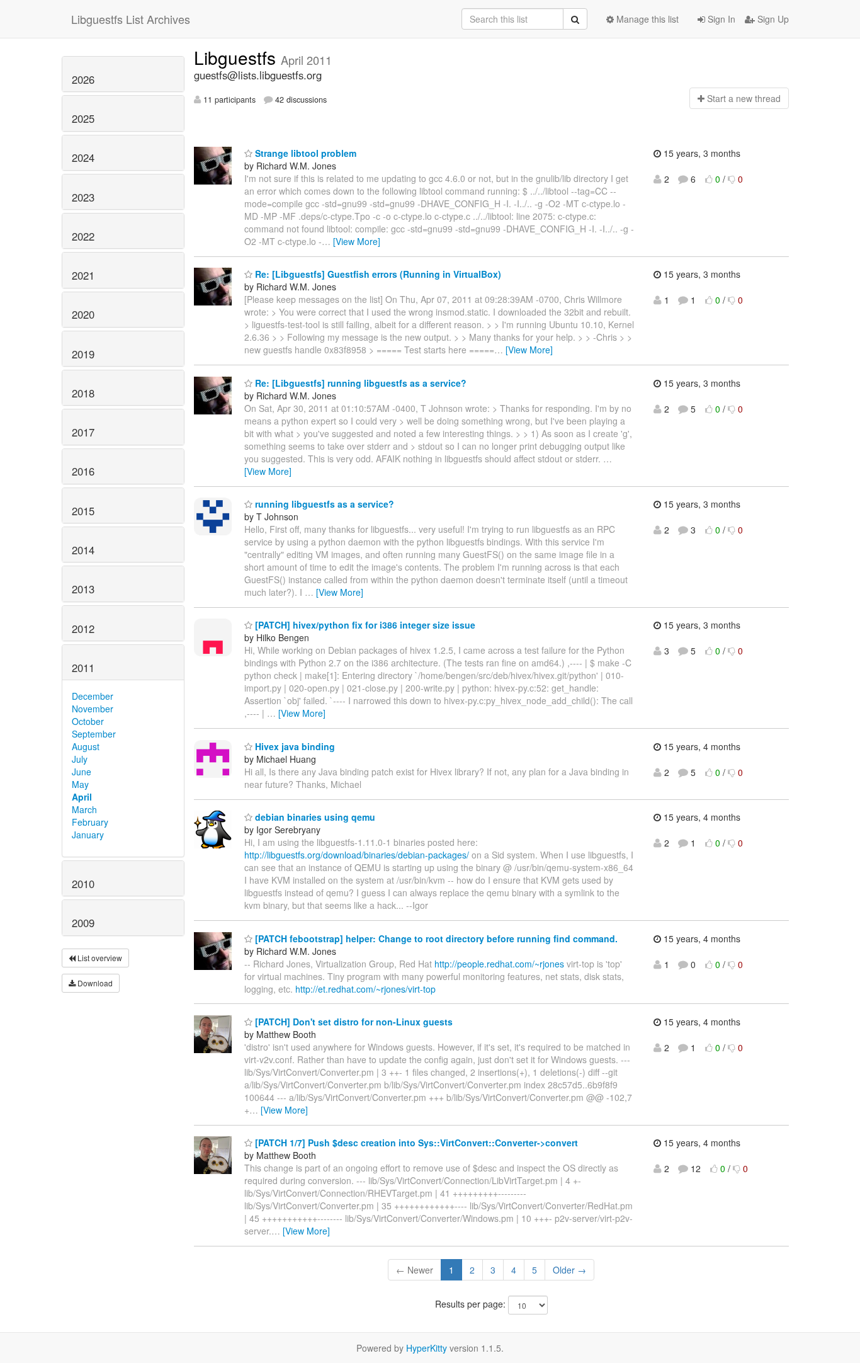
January (88, 834)
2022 (83, 236)
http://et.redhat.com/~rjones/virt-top (365, 989)
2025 (83, 118)
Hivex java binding (293, 746)
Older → (569, 1269)
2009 (83, 922)
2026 (83, 79)
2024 (83, 157)
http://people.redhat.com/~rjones (499, 963)
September (94, 733)
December (92, 696)
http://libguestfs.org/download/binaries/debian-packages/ (356, 854)
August (85, 746)
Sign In (720, 19)
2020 (83, 314)
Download (94, 983)
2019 (83, 354)
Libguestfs (237, 57)
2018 (83, 393)
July (80, 759)
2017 (83, 432)
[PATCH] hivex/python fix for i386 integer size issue (363, 625)
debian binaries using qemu (313, 817)
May (80, 784)
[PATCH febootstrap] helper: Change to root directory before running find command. (435, 938)
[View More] (356, 241)
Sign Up (772, 19)
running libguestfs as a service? (323, 504)
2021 (83, 275)
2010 (83, 883)
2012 (83, 628)
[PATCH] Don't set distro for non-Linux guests (352, 1021)
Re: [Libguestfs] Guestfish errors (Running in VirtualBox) (376, 274)
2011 (83, 667)
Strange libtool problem (304, 153)
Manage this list (646, 19)
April (82, 796)
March (84, 809)
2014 (83, 549)
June (81, 771)
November (92, 708)
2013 (83, 588)
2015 (83, 510)
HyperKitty (426, 1348)
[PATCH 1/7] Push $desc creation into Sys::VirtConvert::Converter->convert (415, 1142)
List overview (99, 957)
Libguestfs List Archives (130, 19)
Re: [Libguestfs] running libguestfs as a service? (359, 383)
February (90, 822)
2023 (83, 197)
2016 (83, 471)
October (88, 721)
